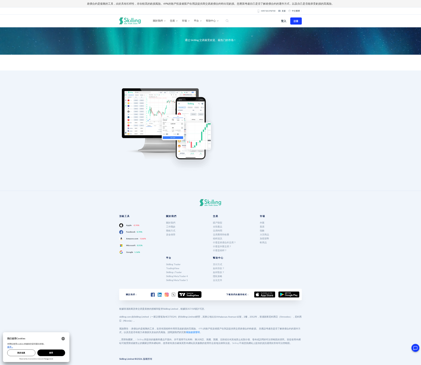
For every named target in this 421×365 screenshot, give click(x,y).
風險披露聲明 (193, 332)
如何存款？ (218, 268)
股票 (262, 226)
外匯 (262, 222)
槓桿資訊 (217, 238)
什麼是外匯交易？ (222, 246)
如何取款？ (218, 272)
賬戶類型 (217, 222)
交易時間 (217, 230)
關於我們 (170, 222)
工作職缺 (170, 226)
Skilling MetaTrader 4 (177, 276)
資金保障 (170, 234)
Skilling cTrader (174, 272)
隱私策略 (217, 276)
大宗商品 (264, 234)
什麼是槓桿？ (220, 250)
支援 (283, 11)
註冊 (296, 21)
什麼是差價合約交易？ (224, 242)
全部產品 (217, 226)
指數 (262, 230)
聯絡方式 (170, 230)
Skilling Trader (173, 264)
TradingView (172, 268)
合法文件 (217, 280)
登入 (283, 20)
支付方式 (217, 264)
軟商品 (263, 242)
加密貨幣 (264, 238)
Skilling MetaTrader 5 (177, 280)
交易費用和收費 (221, 234)
